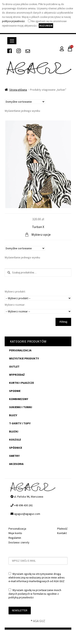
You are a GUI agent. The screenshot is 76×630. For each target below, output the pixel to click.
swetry (14, 456)
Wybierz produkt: (15, 291)
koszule (15, 439)
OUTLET (14, 366)
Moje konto (15, 533)
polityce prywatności (13, 21)
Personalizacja (20, 350)
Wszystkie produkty (24, 358)
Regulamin (15, 538)
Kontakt (62, 533)
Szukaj (8, 273)
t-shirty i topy (20, 423)
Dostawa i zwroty (19, 542)
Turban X (38, 227)
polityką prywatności (21, 597)
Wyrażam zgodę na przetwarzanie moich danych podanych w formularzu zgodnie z (35, 593)
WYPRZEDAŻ (17, 374)
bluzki (13, 431)
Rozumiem (45, 25)
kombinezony (18, 399)
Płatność (62, 528)
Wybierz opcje (41, 234)
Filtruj (63, 322)
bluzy (13, 415)
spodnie (14, 391)
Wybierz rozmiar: (15, 304)
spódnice (15, 447)
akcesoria (16, 464)
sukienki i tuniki (20, 407)
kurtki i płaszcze (21, 383)
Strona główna (18, 89)
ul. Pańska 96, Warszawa (28, 496)
